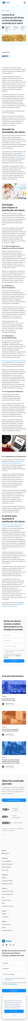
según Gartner (19, 157)
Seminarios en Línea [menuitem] (7, 906)
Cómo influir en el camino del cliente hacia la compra (9, 699)
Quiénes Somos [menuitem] (6, 924)
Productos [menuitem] (5, 858)
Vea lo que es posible (14, 800)
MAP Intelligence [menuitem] (6, 867)
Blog (3, 10)
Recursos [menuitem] (4, 888)
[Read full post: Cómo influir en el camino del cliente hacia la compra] (14, 687)
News (3, 757)
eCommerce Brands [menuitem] (7, 880)
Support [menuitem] (4, 914)
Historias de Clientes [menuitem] (7, 891)
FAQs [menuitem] (3, 903)
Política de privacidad (12, 984)
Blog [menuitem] (3, 897)
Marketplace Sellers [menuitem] (7, 883)
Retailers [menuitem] (4, 877)
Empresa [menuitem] (4, 921)
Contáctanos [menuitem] (5, 917)
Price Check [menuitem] (5, 870)
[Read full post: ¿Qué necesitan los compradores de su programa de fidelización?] (14, 717)
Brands (7, 10)
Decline (14, 1015)
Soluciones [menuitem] (5, 875)
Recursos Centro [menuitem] (6, 900)
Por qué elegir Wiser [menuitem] (7, 894)
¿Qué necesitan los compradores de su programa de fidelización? (10, 730)
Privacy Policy (17, 1007)
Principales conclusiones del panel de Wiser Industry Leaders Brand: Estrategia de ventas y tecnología (10, 761)
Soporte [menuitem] (4, 911)
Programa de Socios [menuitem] (7, 930)
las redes (16, 362)
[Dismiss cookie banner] (23, 998)
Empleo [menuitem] (4, 927)
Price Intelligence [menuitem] (6, 861)
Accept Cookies (14, 1011)
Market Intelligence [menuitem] (7, 864)
